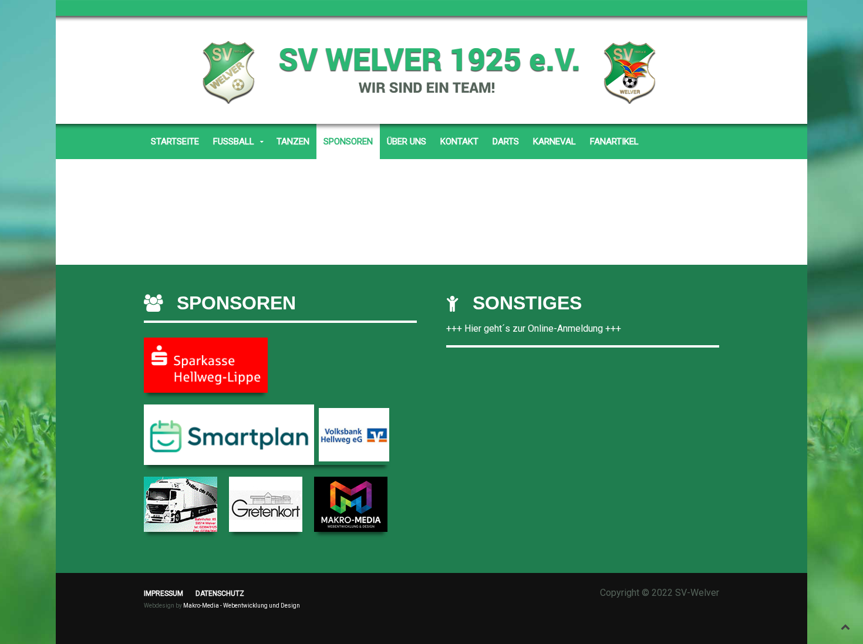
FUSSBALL (233, 141)
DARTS (506, 141)
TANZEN (293, 141)
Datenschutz (219, 593)
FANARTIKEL (614, 141)
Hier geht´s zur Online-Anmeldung (533, 328)
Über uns (406, 141)
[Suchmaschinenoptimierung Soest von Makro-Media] (350, 503)
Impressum (163, 593)
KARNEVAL (554, 141)
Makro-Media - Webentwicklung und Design (241, 605)
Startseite (175, 141)
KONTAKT (459, 141)
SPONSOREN (348, 141)
